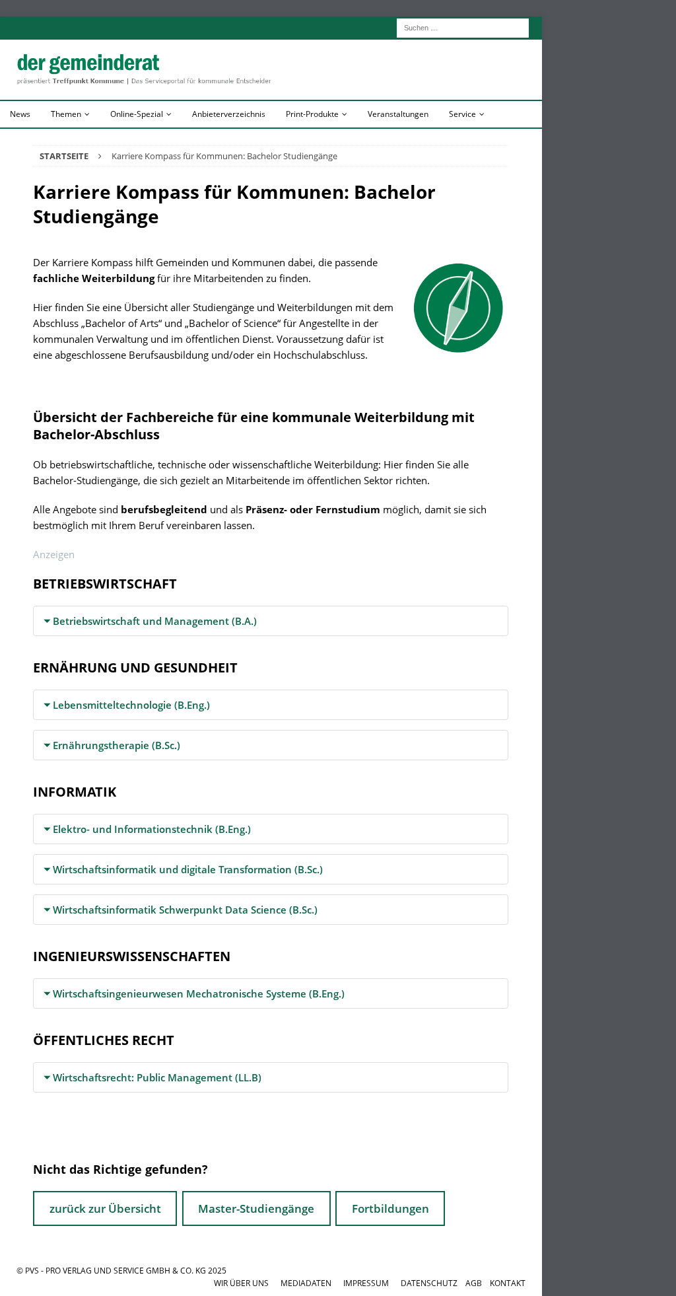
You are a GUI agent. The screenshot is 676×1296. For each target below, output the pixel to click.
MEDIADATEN (306, 1283)
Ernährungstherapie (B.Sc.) (116, 745)
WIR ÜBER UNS (241, 1283)
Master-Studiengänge (256, 1208)
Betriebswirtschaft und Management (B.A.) (155, 621)
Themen (66, 114)
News (20, 114)
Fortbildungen (390, 1208)
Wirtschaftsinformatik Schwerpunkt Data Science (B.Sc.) (185, 909)
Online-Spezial (136, 114)
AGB (473, 1283)
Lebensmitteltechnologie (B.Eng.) (131, 704)
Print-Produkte (312, 114)
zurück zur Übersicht (105, 1208)
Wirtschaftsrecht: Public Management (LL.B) (157, 1077)
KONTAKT (507, 1283)
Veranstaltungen (398, 114)
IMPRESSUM (366, 1283)
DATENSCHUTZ (429, 1283)
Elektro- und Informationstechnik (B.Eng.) (152, 829)
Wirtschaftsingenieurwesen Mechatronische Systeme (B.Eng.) (199, 993)
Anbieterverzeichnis (228, 114)
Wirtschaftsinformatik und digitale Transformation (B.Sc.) (188, 869)
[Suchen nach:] (463, 26)
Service (462, 114)
